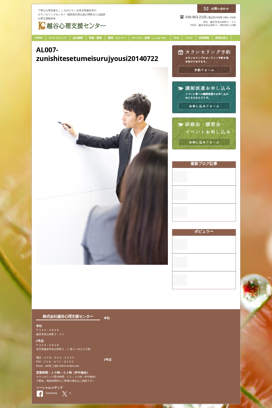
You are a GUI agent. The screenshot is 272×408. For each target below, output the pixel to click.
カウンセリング (58, 37)
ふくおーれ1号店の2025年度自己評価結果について (211, 210)
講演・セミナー (117, 37)
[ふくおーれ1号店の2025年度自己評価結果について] (179, 215)
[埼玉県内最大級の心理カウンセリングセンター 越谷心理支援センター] (136, 28)
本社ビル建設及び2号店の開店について (212, 260)
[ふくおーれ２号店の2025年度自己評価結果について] (179, 198)
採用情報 (204, 37)
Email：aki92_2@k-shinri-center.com (57, 365)
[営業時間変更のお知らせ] (179, 180)
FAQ (176, 37)
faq (176, 300)
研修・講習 (95, 37)
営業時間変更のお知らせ (205, 173)
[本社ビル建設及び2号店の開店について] (179, 265)
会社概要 (78, 37)
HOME (38, 37)
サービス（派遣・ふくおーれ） (150, 37)
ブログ (189, 37)
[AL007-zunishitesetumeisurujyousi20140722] (102, 262)
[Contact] (216, 12)
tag (183, 302)
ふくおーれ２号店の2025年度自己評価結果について (212, 193)
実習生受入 (221, 37)
